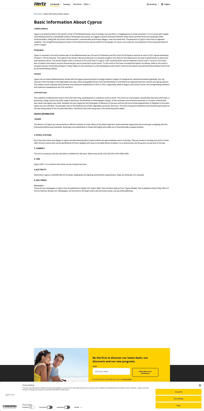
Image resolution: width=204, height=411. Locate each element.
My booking (151, 4)
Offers (86, 4)
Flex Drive (77, 4)
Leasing (66, 4)
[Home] (40, 4)
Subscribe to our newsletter (145, 372)
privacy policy (127, 379)
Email (95, 366)
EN (35, 14)
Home (40, 14)
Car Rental (54, 4)
